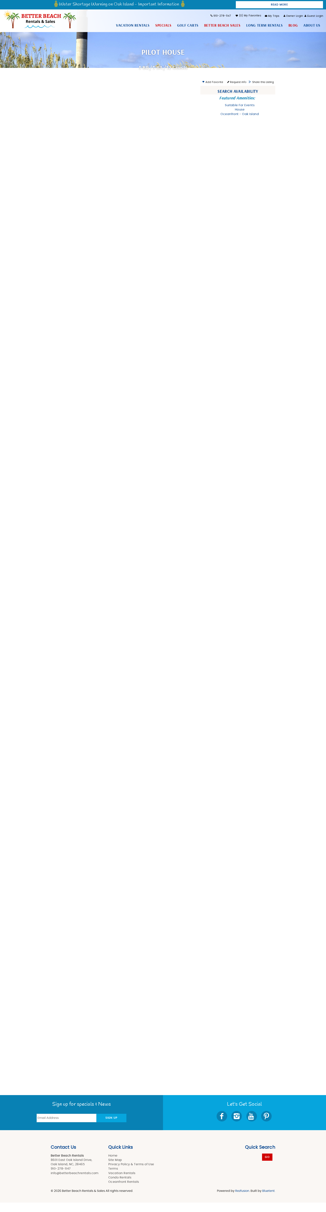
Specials (163, 25)
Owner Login (294, 16)
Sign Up (111, 1118)
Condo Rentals (119, 1177)
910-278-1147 (222, 16)
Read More (279, 4)
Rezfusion (242, 1190)
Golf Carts (187, 25)
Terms (113, 1168)
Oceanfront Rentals (123, 1181)
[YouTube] (252, 1116)
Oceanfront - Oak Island (240, 114)
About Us (311, 25)
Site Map (115, 1159)
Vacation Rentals (133, 25)
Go (267, 1157)
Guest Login (315, 16)
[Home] (39, 19)
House (239, 109)
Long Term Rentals (264, 25)
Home (113, 1155)
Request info (237, 82)
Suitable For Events (239, 105)
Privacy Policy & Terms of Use (131, 1164)
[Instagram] (237, 1116)
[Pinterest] (266, 1116)
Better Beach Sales (222, 25)
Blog (293, 25)
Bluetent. (268, 1190)
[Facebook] (222, 1116)
